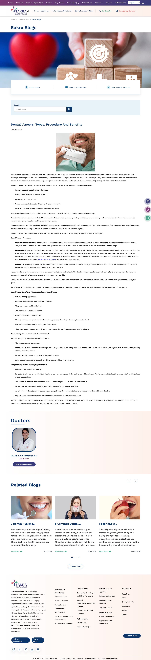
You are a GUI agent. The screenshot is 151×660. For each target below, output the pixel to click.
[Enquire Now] (147, 209)
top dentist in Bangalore (47, 259)
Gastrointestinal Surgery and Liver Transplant (86, 594)
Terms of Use (78, 658)
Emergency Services (107, 596)
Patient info (81, 622)
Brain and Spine (61, 596)
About (124, 598)
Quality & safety (128, 602)
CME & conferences (106, 616)
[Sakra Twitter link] (26, 649)
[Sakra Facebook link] (19, 649)
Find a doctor (35, 640)
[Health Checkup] (147, 218)
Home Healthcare (41, 11)
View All (74, 566)
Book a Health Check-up (121, 87)
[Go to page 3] (79, 557)
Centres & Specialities (34, 3)
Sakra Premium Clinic (84, 11)
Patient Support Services (105, 601)
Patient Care (87, 3)
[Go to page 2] (75, 557)
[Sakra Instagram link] (13, 649)
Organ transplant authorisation (105, 622)
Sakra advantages (83, 627)
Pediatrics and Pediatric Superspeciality (64, 618)
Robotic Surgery (73, 3)
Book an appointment (17, 640)
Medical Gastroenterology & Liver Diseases (86, 603)
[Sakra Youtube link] (38, 649)
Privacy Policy (65, 658)
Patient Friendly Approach (105, 590)
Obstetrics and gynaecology (60, 606)
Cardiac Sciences (61, 601)
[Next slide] (136, 481)
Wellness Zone (120, 3)
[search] (28, 11)
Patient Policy (90, 658)
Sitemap (125, 610)
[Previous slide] (129, 481)
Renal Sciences (82, 589)
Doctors (49, 3)
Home (10, 3)
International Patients (62, 11)
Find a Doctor (35, 87)
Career (124, 614)
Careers (109, 3)
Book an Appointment (77, 87)
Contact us (126, 606)
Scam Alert (132, 635)
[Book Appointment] (147, 201)
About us (19, 3)
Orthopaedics (60, 612)
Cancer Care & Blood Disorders (85, 612)
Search (17, 105)
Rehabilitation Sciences (64, 624)
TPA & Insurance (105, 607)
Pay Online (59, 3)
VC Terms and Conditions (108, 658)
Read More (15, 551)
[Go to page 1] (72, 557)
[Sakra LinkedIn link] (32, 649)
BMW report (126, 589)
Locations (98, 3)
